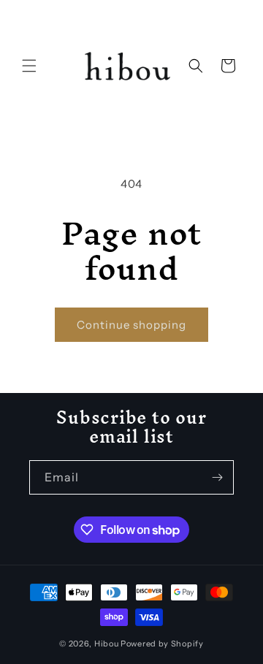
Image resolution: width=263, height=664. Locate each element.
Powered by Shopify (162, 643)
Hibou (106, 643)
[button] (29, 66)
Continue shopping (131, 325)
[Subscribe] (217, 477)
